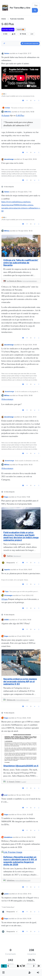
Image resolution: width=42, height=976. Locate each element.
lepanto (7, 569)
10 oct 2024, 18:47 (25, 569)
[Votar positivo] (27, 100)
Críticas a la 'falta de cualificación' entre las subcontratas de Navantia (20, 262)
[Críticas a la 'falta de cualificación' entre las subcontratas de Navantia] (21, 246)
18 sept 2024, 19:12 (29, 417)
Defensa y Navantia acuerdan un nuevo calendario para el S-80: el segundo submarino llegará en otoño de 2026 (20, 861)
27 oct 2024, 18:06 (24, 620)
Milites (6, 231)
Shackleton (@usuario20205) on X (20, 766)
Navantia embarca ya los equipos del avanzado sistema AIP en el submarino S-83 (20, 681)
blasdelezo (8, 837)
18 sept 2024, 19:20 (25, 464)
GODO (6, 620)
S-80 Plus (20, 115)
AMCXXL (7, 112)
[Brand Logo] (5, 8)
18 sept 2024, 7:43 (25, 192)
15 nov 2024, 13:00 (24, 718)
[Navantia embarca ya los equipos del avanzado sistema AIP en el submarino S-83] (21, 663)
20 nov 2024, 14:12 (24, 894)
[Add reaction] (23, 100)
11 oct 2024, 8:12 (27, 595)
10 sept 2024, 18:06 (27, 112)
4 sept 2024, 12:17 (24, 53)
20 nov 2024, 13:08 (28, 837)
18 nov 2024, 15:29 (23, 795)
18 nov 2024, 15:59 (24, 814)
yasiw (6, 894)
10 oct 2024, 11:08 (23, 497)
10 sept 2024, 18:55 (30, 159)
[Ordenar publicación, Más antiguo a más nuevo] (4, 43)
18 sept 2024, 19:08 (25, 395)
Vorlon (6, 53)
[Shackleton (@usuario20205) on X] (21, 748)
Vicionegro (8, 595)
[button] (3, 972)
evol (5, 795)
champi (7, 108)
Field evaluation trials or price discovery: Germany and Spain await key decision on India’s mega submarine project (20, 536)
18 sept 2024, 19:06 (30, 345)
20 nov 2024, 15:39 (24, 918)
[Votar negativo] (35, 100)
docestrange (9, 159)
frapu (6, 497)
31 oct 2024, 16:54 (23, 636)
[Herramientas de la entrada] (39, 100)
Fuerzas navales (8, 29)
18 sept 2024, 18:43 (25, 231)
